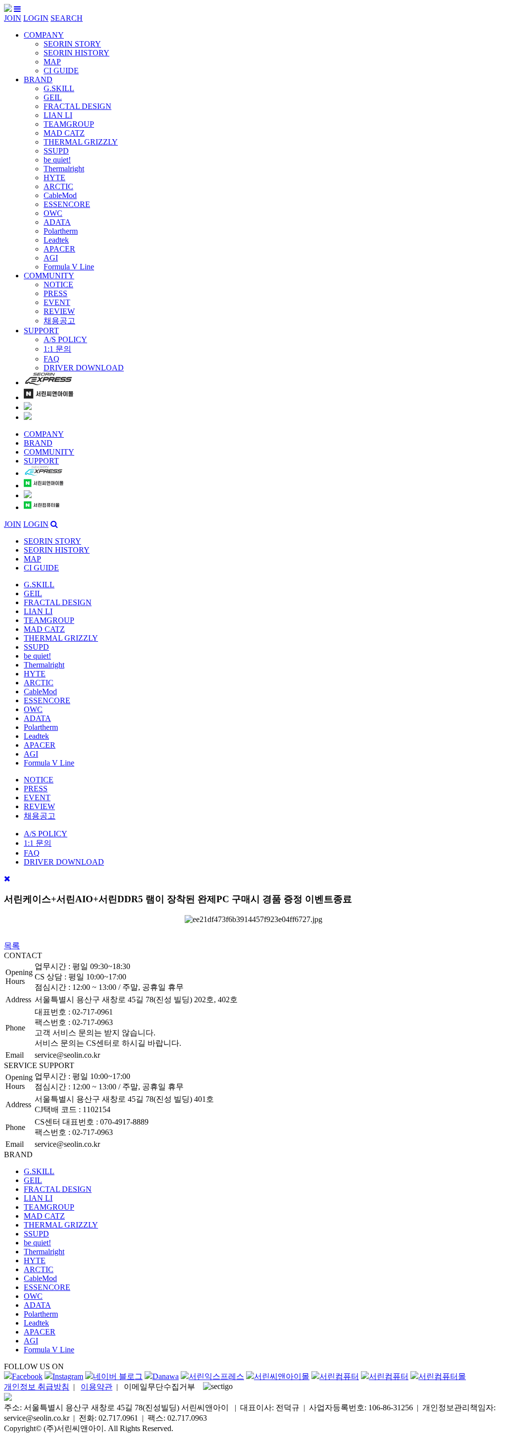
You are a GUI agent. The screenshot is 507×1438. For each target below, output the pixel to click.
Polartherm (61, 231)
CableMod (60, 195)
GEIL (53, 97)
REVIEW (59, 311)
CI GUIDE (61, 70)
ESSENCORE (67, 204)
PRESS (55, 293)
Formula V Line (69, 266)
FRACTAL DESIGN (77, 106)
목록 (12, 945)
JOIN (12, 18)
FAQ (51, 359)
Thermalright (64, 168)
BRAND (38, 79)
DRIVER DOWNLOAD (84, 367)
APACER (59, 249)
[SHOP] (48, 382)
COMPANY (44, 35)
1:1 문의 (57, 349)
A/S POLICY (65, 339)
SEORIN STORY (72, 44)
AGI (51, 258)
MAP (52, 61)
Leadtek (56, 240)
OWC (53, 213)
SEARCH (67, 18)
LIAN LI (58, 115)
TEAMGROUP (69, 124)
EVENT (57, 302)
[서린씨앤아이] (8, 9)
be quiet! (57, 159)
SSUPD (56, 151)
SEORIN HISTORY (76, 53)
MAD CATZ (64, 133)
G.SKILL (59, 88)
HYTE (54, 177)
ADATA (57, 222)
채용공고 (59, 320)
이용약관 (96, 1387)
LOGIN (36, 18)
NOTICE (58, 284)
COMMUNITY (49, 275)
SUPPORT (41, 330)
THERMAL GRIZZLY (81, 142)
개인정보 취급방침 (36, 1387)
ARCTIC (58, 186)
